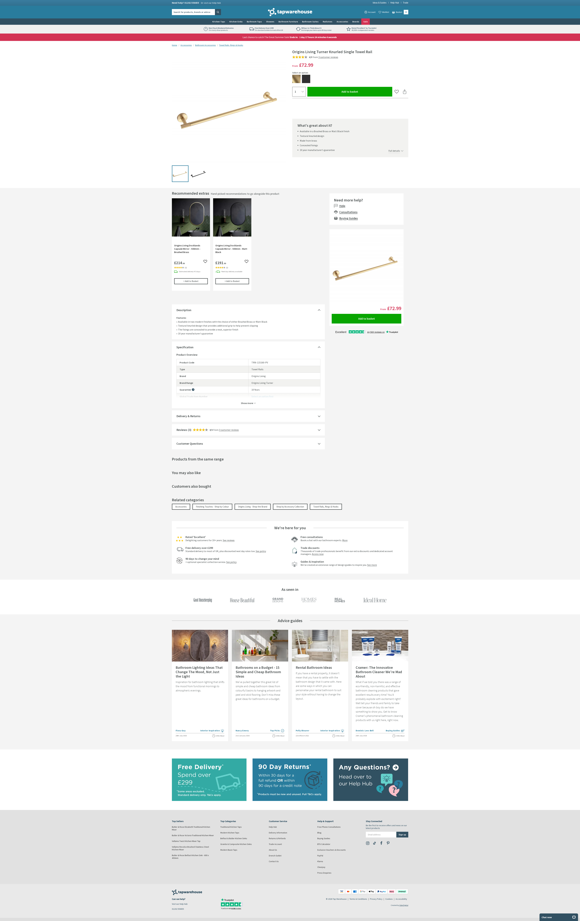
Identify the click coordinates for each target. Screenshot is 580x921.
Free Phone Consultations (329, 827)
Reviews (181, 430)
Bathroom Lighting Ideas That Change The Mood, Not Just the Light (199, 672)
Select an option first (262, 396)
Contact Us (274, 861)
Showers (270, 21)
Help (342, 206)
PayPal (320, 855)
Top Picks (277, 731)
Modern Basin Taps (228, 850)
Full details (394, 150)
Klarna (320, 861)
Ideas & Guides (380, 2)
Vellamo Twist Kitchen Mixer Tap (186, 841)
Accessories (342, 21)
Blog (319, 832)
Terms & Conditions (358, 899)
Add (195, 281)
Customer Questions (189, 443)
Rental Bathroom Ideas (314, 667)
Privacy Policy (376, 899)
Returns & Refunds (277, 838)
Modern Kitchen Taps (229, 832)
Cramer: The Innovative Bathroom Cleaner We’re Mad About (379, 672)
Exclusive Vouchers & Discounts (331, 850)
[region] (248, 246)
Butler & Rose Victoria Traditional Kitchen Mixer (193, 835)
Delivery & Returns (188, 416)
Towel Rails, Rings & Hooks (231, 45)
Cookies (389, 899)
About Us (273, 850)
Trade (405, 2)
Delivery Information (278, 832)
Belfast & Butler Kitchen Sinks (233, 838)
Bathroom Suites (310, 21)
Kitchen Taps (218, 21)
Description (183, 310)
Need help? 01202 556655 (196, 3)
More (345, 540)
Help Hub (394, 2)
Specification (184, 347)
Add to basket (361, 91)
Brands (355, 21)
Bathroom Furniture (288, 21)
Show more (247, 403)
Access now (318, 553)
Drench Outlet (275, 855)
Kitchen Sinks (236, 21)
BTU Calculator (323, 844)
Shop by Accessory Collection (290, 506)
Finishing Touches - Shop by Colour (212, 506)
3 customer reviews (328, 57)
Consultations (348, 212)
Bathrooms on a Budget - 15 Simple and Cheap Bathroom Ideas (258, 672)
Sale (365, 21)
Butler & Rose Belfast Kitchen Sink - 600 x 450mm (190, 856)
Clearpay (321, 867)
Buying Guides (348, 218)
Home (174, 45)
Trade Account (275, 844)
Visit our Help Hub (180, 904)
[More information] (193, 389)
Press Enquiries (324, 872)
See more (372, 564)
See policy (261, 551)
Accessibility (401, 899)
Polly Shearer (302, 730)
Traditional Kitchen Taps (231, 827)
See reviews (229, 540)
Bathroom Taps (254, 21)
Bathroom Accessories (205, 45)
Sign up (402, 834)
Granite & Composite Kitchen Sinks (236, 844)
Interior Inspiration (212, 731)
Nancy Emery (242, 730)
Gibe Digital (403, 905)
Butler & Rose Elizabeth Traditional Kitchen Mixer (191, 828)
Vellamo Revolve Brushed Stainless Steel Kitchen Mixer (190, 848)
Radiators (327, 21)
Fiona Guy (181, 730)
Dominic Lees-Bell (365, 730)
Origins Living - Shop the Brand (252, 506)
